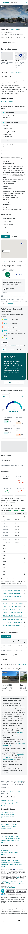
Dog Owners (21, 350)
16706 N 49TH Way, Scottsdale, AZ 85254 (15, 616)
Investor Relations (14, 899)
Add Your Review (14, 382)
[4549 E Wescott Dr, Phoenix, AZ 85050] (10, 677)
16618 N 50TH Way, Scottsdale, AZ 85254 (14, 593)
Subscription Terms (5, 901)
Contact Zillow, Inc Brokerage (8, 887)
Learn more (10, 303)
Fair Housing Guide (21, 897)
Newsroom (7, 899)
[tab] (5, 236)
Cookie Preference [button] (4, 902)
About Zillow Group (12, 897)
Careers (2, 899)
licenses (18, 877)
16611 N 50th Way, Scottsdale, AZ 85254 (14, 596)
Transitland (20, 869)
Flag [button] (22, 376)
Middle (21, 261)
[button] (26, 2)
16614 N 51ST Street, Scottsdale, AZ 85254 (15, 603)
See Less (6, 152)
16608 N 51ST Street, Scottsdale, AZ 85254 (15, 606)
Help (11, 901)
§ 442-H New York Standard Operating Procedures (11, 881)
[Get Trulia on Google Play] (21, 891)
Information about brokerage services (11, 883)
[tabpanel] (14, 418)
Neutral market (14, 411)
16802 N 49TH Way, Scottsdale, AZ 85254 (15, 612)
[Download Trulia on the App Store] (10, 891)
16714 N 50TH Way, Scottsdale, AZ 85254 (14, 590)
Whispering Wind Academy (9, 759)
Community (10, 350)
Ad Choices (21, 901)
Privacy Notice (16, 901)
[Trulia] (2, 891)
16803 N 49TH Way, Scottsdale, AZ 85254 (15, 609)
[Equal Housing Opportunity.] (19, 921)
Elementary (12, 261)
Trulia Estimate (8, 508)
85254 (20, 781)
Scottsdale (20, 732)
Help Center (6, 923)
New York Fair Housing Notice (7, 882)
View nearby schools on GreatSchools (14, 296)
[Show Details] (24, 517)
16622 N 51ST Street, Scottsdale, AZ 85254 (15, 600)
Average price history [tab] (17, 396)
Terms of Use (21, 899)
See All (5, 342)
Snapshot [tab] (5, 396)
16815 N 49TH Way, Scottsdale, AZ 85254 (14, 619)
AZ (7, 792)
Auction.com (22, 664)
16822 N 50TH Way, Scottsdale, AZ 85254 (14, 625)
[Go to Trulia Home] (14, 2)
